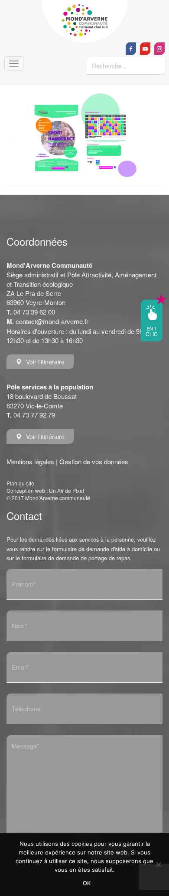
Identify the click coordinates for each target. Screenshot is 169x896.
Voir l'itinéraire (45, 361)
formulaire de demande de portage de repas (76, 558)
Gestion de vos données (93, 461)
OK (87, 883)
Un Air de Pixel (66, 490)
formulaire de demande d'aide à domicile (102, 549)
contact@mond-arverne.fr (52, 321)
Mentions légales (30, 461)
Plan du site (20, 483)
